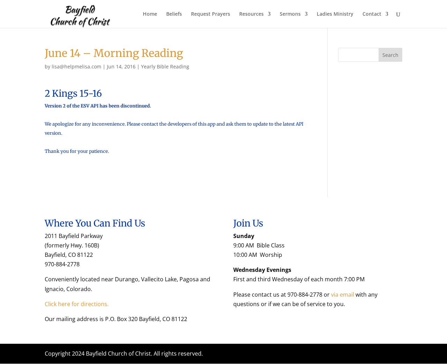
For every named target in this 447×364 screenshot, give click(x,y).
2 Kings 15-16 (73, 93)
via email (342, 294)
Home (150, 14)
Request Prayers (210, 14)
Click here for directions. (77, 304)
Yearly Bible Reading (165, 66)
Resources (251, 14)
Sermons (290, 14)
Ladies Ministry (335, 14)
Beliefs (174, 14)
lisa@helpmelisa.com (76, 66)
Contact (371, 14)
